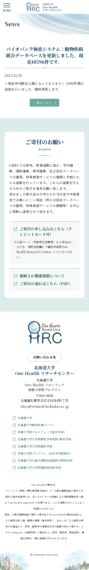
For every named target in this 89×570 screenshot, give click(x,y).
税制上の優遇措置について (42, 275)
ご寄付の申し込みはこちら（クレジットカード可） (46, 231)
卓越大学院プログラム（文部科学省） (42, 432)
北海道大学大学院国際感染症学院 (39, 467)
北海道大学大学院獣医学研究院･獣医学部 (44, 439)
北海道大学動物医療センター (36, 425)
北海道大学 (25, 418)
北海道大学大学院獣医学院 (35, 446)
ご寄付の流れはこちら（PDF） (46, 283)
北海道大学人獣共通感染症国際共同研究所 (45, 460)
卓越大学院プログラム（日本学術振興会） (45, 453)
